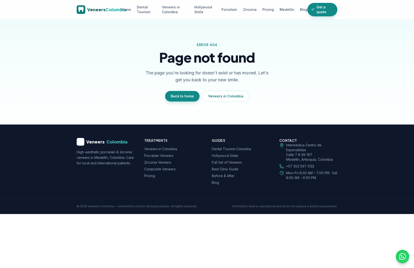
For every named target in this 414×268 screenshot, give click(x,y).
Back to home (182, 96)
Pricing (268, 9)
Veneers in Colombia (171, 9)
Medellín (287, 9)
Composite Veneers (160, 169)
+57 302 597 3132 (300, 166)
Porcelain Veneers (158, 156)
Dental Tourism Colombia (231, 149)
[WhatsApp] (402, 256)
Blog (303, 9)
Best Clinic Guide (225, 169)
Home (126, 9)
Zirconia (250, 9)
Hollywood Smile (203, 9)
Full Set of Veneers (227, 162)
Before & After (223, 176)
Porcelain (229, 9)
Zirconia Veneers (157, 162)
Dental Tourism (143, 9)
